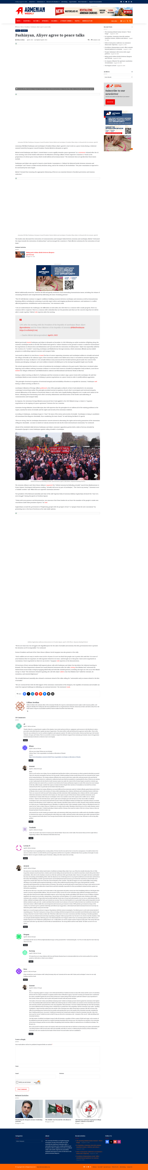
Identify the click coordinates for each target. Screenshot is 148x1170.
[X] (28, 694)
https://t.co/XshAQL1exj (29, 330)
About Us (31, 1)
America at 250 (87, 21)
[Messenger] (44, 694)
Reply (25, 740)
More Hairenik (82, 1)
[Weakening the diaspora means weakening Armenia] (29, 1109)
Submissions (40, 1)
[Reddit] (40, 694)
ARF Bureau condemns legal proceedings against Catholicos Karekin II (88, 1120)
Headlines (27, 27)
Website (61, 1073)
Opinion (45, 21)
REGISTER (110, 102)
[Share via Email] (48, 694)
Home (18, 27)
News (18, 21)
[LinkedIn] (32, 694)
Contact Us (129, 1167)
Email (16, 1073)
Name (17, 1066)
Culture (36, 21)
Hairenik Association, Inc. (43, 1167)
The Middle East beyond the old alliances (58, 1120)
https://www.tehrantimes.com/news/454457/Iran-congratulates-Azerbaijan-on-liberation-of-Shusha (55, 757)
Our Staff (100, 1167)
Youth (77, 21)
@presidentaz (25, 327)
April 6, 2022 (53, 335)
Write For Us (115, 1167)
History (95, 1167)
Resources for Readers (52, 1)
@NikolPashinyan (77, 327)
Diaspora (26, 21)
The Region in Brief (110, 65)
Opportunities (73, 1)
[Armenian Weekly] (30, 11)
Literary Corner (65, 21)
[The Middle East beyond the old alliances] (59, 1109)
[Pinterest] (36, 694)
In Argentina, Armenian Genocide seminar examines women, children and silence (88, 1146)
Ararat (32, 766)
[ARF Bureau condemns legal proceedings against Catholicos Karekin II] (89, 1109)
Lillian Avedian (21, 40)
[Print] (52, 694)
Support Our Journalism (95, 1)
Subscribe (114, 21)
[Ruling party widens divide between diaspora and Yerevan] (20, 254)
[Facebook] (24, 694)
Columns (54, 21)
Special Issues (107, 1167)
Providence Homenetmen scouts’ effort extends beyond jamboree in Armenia (87, 1157)
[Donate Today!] (57, 278)
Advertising (64, 1)
